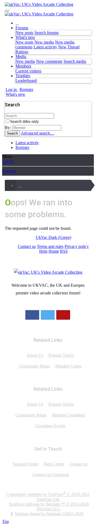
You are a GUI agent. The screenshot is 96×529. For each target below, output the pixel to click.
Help (43, 251)
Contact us (27, 246)
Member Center (68, 366)
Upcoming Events (50, 425)
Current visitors (28, 71)
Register (22, 147)
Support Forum (25, 464)
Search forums (46, 32)
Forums (21, 28)
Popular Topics (61, 355)
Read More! (48, 303)
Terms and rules (50, 246)
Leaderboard (26, 80)
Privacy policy (77, 246)
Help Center (54, 464)
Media (20, 56)
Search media (74, 61)
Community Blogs (34, 366)
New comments (49, 61)
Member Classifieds (68, 415)
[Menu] (7, 10)
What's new (25, 37)
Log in (7, 161)
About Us (35, 355)
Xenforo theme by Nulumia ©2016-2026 (48, 513)
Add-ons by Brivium (49, 506)
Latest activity (45, 47)
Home (54, 251)
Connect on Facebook (50, 474)
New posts (24, 32)
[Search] (27, 94)
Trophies (22, 75)
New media (44, 42)
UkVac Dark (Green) (53, 237)
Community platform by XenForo (48, 496)
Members (23, 66)
